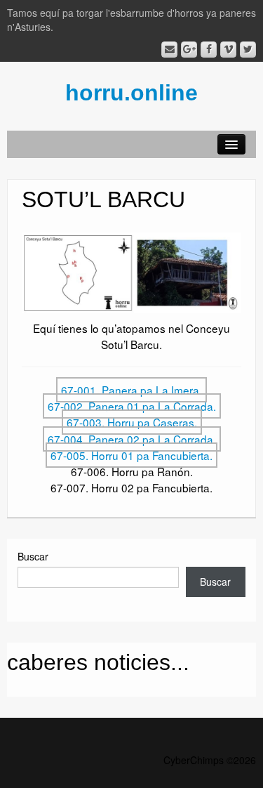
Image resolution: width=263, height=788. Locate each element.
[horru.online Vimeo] (228, 49)
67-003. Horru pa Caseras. (132, 422)
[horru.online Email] (169, 49)
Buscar (33, 556)
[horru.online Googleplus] (189, 49)
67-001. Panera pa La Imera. (131, 390)
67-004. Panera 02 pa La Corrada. (132, 439)
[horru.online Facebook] (209, 49)
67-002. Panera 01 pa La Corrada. (132, 406)
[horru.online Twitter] (248, 49)
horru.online (131, 92)
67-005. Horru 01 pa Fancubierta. (131, 455)
